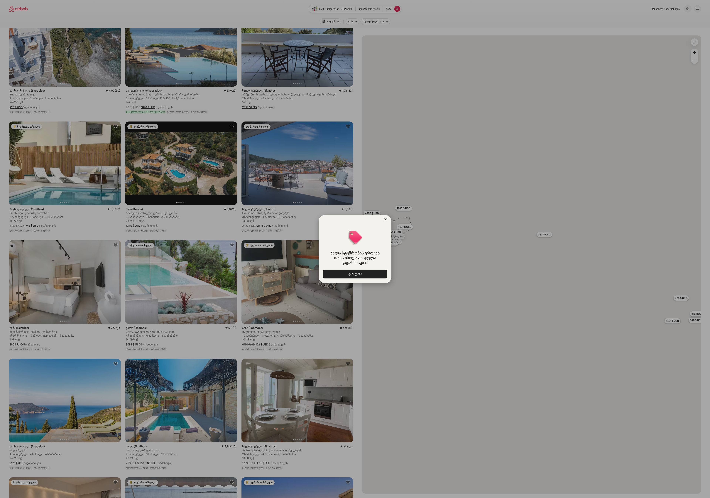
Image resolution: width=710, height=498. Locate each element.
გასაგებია (355, 274)
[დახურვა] (385, 219)
